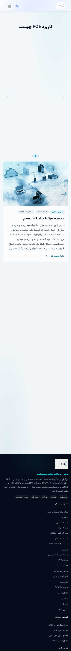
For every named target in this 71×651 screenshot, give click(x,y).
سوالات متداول (61, 538)
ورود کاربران (63, 527)
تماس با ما (63, 610)
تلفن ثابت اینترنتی (60, 576)
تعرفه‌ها (65, 517)
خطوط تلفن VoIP (61, 630)
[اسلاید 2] (35, 156)
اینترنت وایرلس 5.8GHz (58, 625)
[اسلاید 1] (38, 156)
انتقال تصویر (63, 593)
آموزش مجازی (57, 211)
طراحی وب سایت (61, 571)
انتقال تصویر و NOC (60, 641)
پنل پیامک (64, 582)
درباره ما (64, 599)
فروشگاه (64, 604)
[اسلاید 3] (32, 156)
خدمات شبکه (62, 565)
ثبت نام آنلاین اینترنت (59, 533)
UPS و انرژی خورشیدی (58, 635)
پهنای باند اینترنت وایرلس (57, 512)
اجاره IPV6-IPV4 (61, 587)
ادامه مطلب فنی (57, 256)
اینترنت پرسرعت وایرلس (58, 554)
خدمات (65, 550)
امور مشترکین (62, 522)
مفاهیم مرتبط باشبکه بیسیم (44, 218)
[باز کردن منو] (9, 6)
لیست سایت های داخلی (58, 544)
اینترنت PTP (63, 560)
